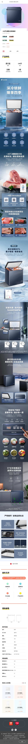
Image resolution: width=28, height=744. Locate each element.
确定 (22, 741)
